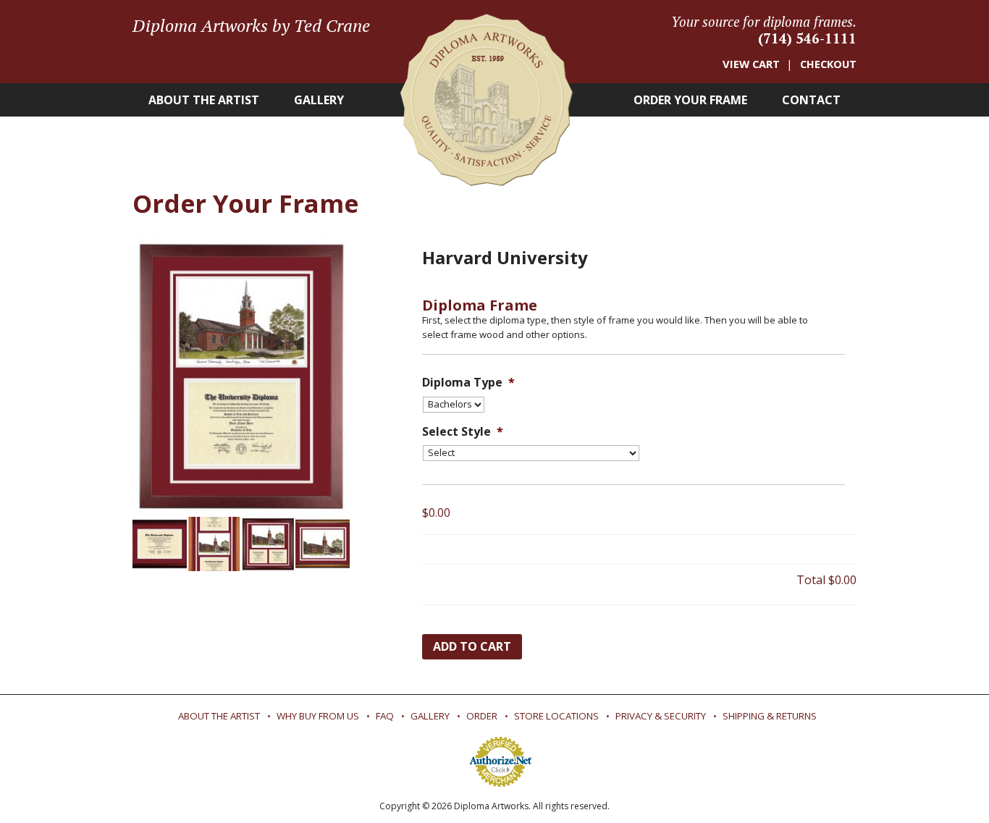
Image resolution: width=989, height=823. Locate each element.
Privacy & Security (660, 715)
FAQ (385, 715)
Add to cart (472, 646)
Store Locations (556, 715)
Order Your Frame (690, 100)
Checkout (828, 63)
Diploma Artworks (486, 100)
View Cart (751, 63)
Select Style (462, 431)
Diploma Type (468, 382)
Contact (811, 100)
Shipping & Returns (770, 715)
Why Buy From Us (318, 715)
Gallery (319, 100)
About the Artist (203, 100)
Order (481, 715)
